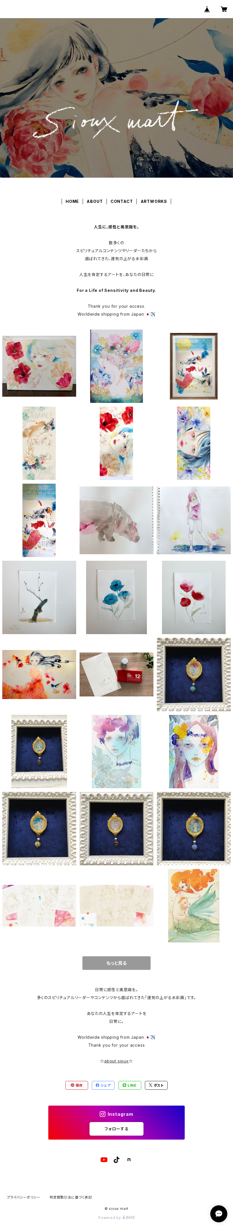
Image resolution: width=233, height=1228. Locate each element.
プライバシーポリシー (23, 1197)
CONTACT (122, 201)
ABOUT (95, 201)
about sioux (116, 1061)
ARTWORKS (154, 201)
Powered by (110, 1218)
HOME (72, 201)
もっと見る (116, 963)
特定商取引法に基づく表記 (70, 1197)
